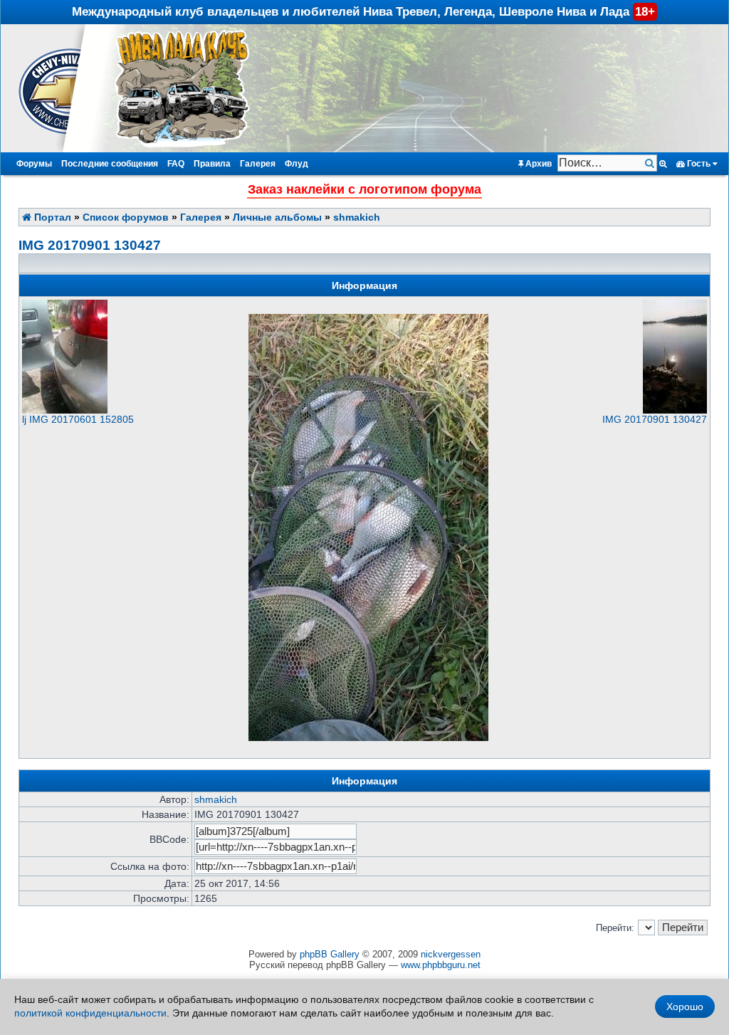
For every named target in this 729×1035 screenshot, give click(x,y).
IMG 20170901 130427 (90, 245)
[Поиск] (651, 163)
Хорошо (684, 1006)
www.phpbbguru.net (441, 965)
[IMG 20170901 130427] (675, 410)
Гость (699, 163)
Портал (51, 217)
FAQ (175, 163)
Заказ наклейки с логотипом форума (364, 189)
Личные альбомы (277, 217)
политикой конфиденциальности (90, 1013)
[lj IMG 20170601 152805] (64, 410)
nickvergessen (451, 954)
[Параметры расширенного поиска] (663, 164)
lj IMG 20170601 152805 (78, 419)
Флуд (296, 163)
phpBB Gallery (330, 954)
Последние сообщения (109, 163)
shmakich (356, 217)
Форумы (34, 163)
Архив (537, 163)
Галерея (258, 163)
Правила (212, 163)
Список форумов (126, 217)
